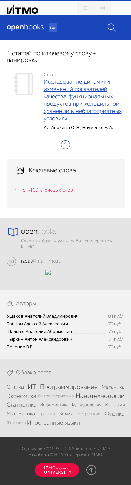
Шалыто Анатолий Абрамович (39, 331)
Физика (115, 414)
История (115, 405)
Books (25, 27)
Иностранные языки (53, 423)
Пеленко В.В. (20, 347)
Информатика (54, 405)
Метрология (88, 414)
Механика (113, 387)
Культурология (86, 405)
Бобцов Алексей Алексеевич (37, 324)
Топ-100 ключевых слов (46, 190)
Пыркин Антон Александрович (39, 339)
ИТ (32, 387)
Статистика (22, 405)
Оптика (15, 387)
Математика (21, 414)
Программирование (69, 387)
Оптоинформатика (56, 396)
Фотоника (16, 423)
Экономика (21, 396)
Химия (66, 414)
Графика (47, 414)
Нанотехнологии (100, 396)
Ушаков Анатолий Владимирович (43, 316)
